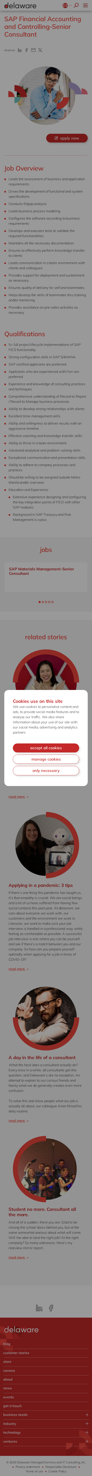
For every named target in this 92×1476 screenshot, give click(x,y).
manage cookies (46, 759)
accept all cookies (46, 747)
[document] (46, 738)
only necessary (46, 770)
